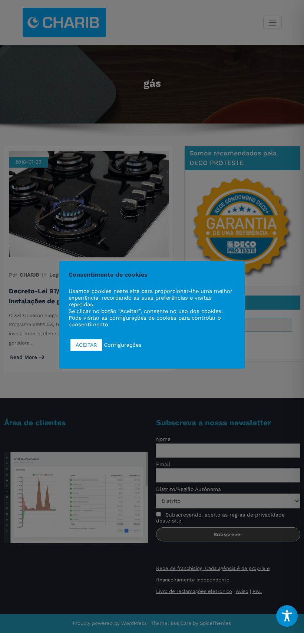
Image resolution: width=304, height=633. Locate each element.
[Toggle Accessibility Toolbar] (286, 615)
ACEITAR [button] (86, 345)
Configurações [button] (123, 345)
